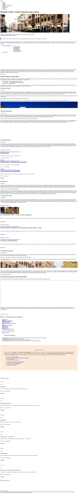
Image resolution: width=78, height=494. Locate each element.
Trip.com (14, 357)
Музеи (4, 4)
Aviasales (16, 356)
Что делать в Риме (7, 34)
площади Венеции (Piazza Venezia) (15, 81)
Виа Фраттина (16, 49)
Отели (4, 8)
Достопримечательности (7, 5)
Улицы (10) (6, 326)
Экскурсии (5, 9)
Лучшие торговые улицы (7, 45)
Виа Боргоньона (17, 48)
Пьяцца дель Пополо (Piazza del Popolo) (7, 79)
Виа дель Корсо (16, 46)
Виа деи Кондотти (17, 47)
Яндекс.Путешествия (20, 357)
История (4, 3)
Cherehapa (16, 362)
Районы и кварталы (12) (7, 325)
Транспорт (4, 339)
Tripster (13, 358)
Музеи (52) (5, 319)
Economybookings (21, 361)
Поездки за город (6, 338)
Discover (15, 361)
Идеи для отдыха (13, 34)
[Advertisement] (32, 61)
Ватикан (4, 6)
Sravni (20, 362)
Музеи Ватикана (6, 340)
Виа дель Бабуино (17, 50)
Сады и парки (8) (6, 322)
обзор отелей (9, 339)
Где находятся (5, 52)
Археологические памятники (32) (9, 323)
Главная (4, 2)
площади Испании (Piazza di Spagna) (17, 82)
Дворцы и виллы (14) (7, 320)
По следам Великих (6, 337)
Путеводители (5, 7)
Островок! (27, 357)
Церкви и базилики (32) (8, 321)
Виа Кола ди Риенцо (17, 51)
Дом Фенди (55, 114)
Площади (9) (5, 327)
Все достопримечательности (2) (9, 330)
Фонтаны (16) (5, 328)
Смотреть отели (22, 107)
